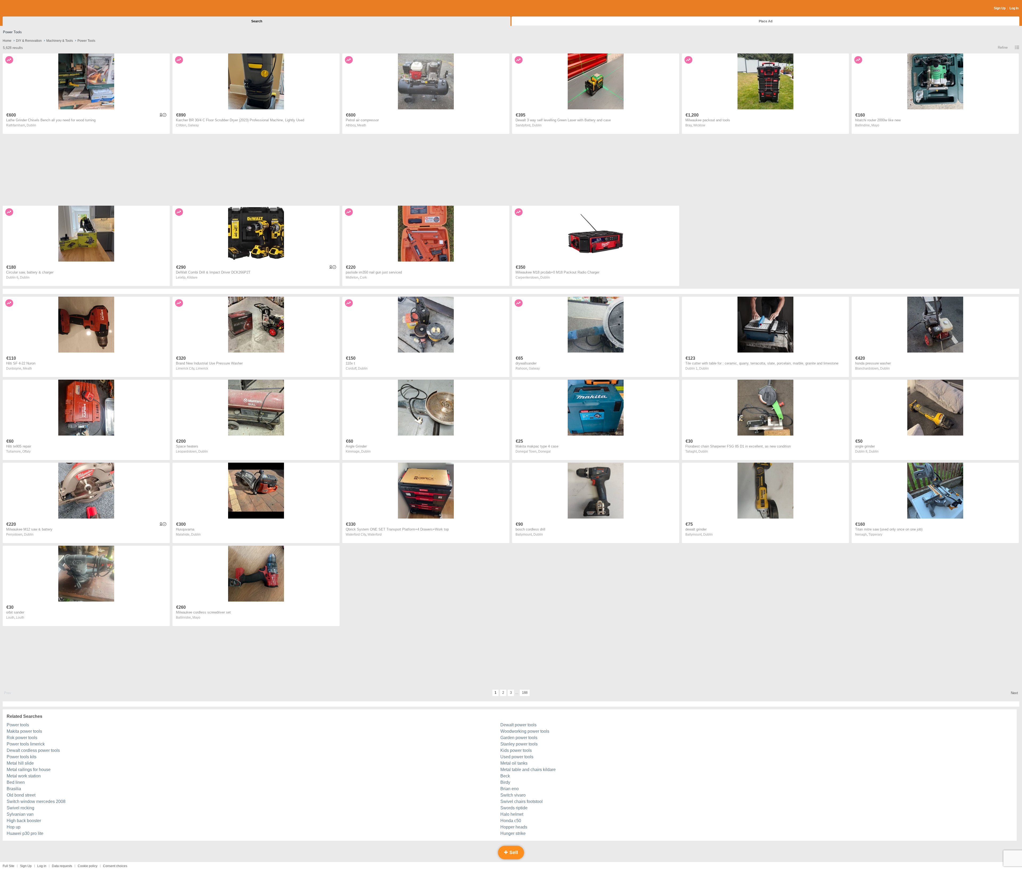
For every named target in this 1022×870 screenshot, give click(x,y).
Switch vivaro (513, 795)
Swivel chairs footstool (521, 801)
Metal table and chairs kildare (528, 769)
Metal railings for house (29, 769)
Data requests (62, 866)
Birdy (505, 782)
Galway (193, 125)
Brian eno (509, 788)
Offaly (26, 451)
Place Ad (765, 21)
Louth (20, 617)
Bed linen (16, 782)
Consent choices (115, 866)
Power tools (18, 725)
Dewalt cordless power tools (33, 750)
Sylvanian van (20, 814)
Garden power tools (518, 737)
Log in (41, 866)
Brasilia (14, 788)
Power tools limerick (26, 744)
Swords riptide (514, 808)
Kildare (192, 277)
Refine (1003, 47)
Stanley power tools (519, 744)
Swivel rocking (20, 808)
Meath (361, 125)
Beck (505, 776)
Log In (1014, 8)
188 (525, 693)
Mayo (875, 125)
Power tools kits (21, 757)
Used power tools (516, 757)
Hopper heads (513, 827)
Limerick (202, 368)
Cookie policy (87, 866)
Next (1014, 693)
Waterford (375, 534)
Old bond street (21, 795)
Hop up (13, 827)
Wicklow (699, 125)
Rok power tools (22, 737)
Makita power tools (24, 731)
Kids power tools (516, 750)
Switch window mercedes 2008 (36, 801)
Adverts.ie (23, 8)
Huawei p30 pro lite (25, 833)
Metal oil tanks (514, 763)
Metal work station (24, 776)
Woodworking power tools (524, 731)
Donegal (544, 451)
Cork (363, 277)
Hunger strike (513, 833)
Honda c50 (510, 820)
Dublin (31, 125)
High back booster (24, 820)
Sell (513, 852)
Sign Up (999, 8)
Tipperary (875, 534)
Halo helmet (511, 814)
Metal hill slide (20, 763)
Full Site (8, 866)
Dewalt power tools (518, 725)
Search (256, 21)
